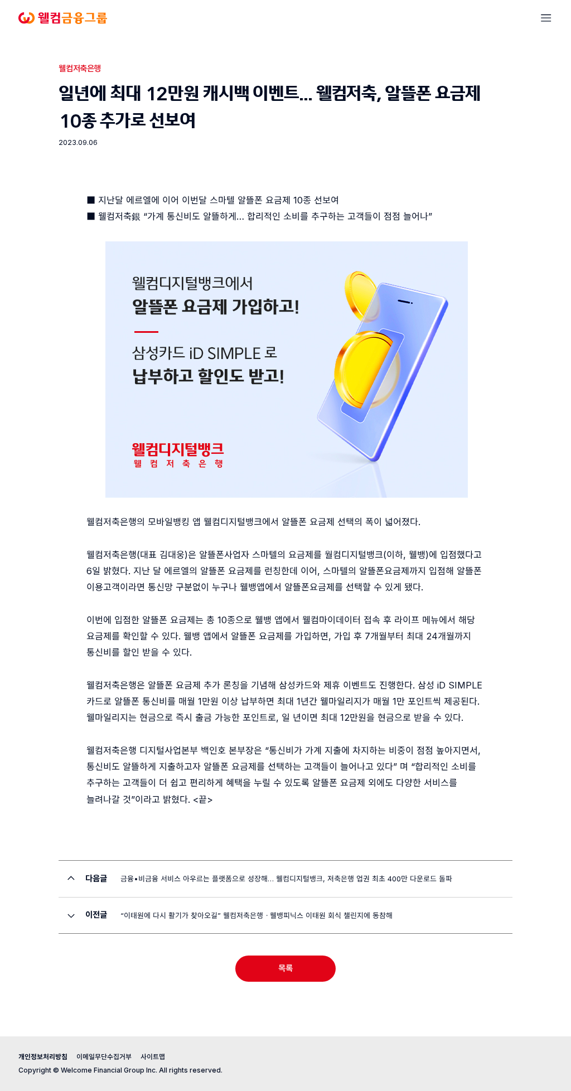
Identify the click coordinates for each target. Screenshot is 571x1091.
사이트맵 (153, 1057)
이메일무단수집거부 (104, 1057)
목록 (285, 968)
